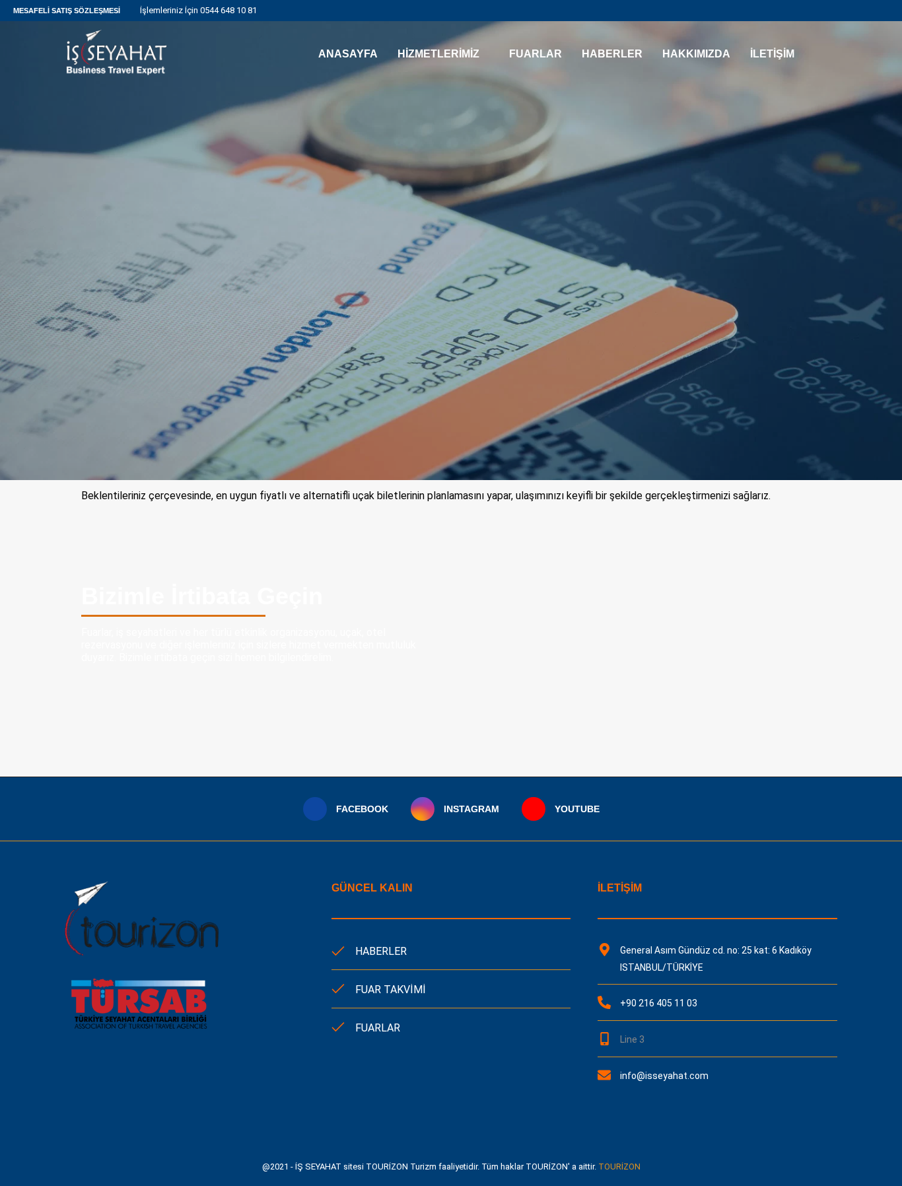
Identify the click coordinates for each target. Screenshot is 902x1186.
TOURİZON (619, 1166)
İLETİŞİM (772, 53)
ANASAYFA (348, 53)
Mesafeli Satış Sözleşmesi (66, 11)
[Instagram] (877, 10)
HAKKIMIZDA (696, 53)
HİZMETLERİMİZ (438, 53)
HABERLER (612, 53)
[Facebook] (861, 10)
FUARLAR (535, 53)
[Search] (830, 54)
